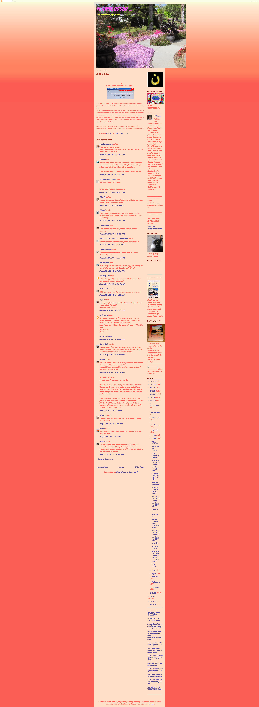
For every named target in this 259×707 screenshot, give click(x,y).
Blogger (151, 704)
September (155, 425)
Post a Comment (105, 459)
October (155, 418)
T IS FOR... (154, 565)
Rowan (102, 441)
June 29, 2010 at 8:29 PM (112, 258)
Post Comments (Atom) (127, 472)
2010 (153, 401)
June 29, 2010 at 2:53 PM (112, 155)
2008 (153, 596)
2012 (153, 394)
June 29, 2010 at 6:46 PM (112, 234)
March (155, 577)
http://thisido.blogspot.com (154, 664)
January (155, 587)
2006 (153, 605)
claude (102, 359)
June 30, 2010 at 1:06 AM (112, 271)
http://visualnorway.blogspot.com (154, 670)
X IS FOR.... (154, 442)
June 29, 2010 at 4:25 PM (112, 192)
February (156, 582)
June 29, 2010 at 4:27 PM (111, 205)
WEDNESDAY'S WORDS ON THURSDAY (155, 465)
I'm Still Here (154, 547)
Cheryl (102, 210)
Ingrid (101, 300)
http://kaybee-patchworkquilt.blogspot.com (154, 650)
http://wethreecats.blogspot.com (154, 675)
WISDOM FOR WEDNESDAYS (154, 688)
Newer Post (102, 467)
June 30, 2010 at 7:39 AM (112, 339)
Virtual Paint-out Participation (155, 523)
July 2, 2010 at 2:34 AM (111, 424)
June (154, 438)
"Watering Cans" (155, 483)
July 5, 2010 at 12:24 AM (111, 454)
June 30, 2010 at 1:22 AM (111, 284)
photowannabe (106, 144)
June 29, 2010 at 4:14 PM (111, 175)
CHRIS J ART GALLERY (153, 614)
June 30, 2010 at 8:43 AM (112, 355)
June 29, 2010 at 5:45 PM (112, 221)
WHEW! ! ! (155, 515)
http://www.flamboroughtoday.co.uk (154, 682)
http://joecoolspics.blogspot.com (154, 644)
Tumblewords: (105, 249)
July (154, 435)
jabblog (102, 415)
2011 (152, 397)
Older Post (139, 467)
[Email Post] (127, 133)
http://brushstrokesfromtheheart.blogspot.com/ (154, 626)
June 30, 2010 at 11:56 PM (112, 372)
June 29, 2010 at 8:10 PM (111, 245)
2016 (153, 381)
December (154, 405)
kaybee (102, 159)
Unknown (103, 315)
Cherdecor (104, 225)
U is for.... (155, 543)
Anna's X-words (106, 336)
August (155, 430)
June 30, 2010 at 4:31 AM (111, 295)
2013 (153, 391)
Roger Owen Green (107, 179)
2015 (153, 384)
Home (121, 467)
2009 (153, 593)
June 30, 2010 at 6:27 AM (112, 310)
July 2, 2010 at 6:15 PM (110, 437)
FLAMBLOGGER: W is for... (155, 476)
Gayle (102, 428)
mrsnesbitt (104, 263)
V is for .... (154, 510)
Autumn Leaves (106, 289)
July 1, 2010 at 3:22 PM (110, 410)
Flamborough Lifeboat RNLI (153, 619)
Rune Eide (103, 344)
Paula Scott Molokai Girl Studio (113, 239)
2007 (153, 601)
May (154, 570)
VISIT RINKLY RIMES (155, 455)
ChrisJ (158, 116)
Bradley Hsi (104, 276)
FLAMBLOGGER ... (113, 8)
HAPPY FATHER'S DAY (155, 490)
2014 (153, 388)
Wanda (102, 197)
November (154, 412)
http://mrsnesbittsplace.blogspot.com (155, 658)
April (154, 574)
